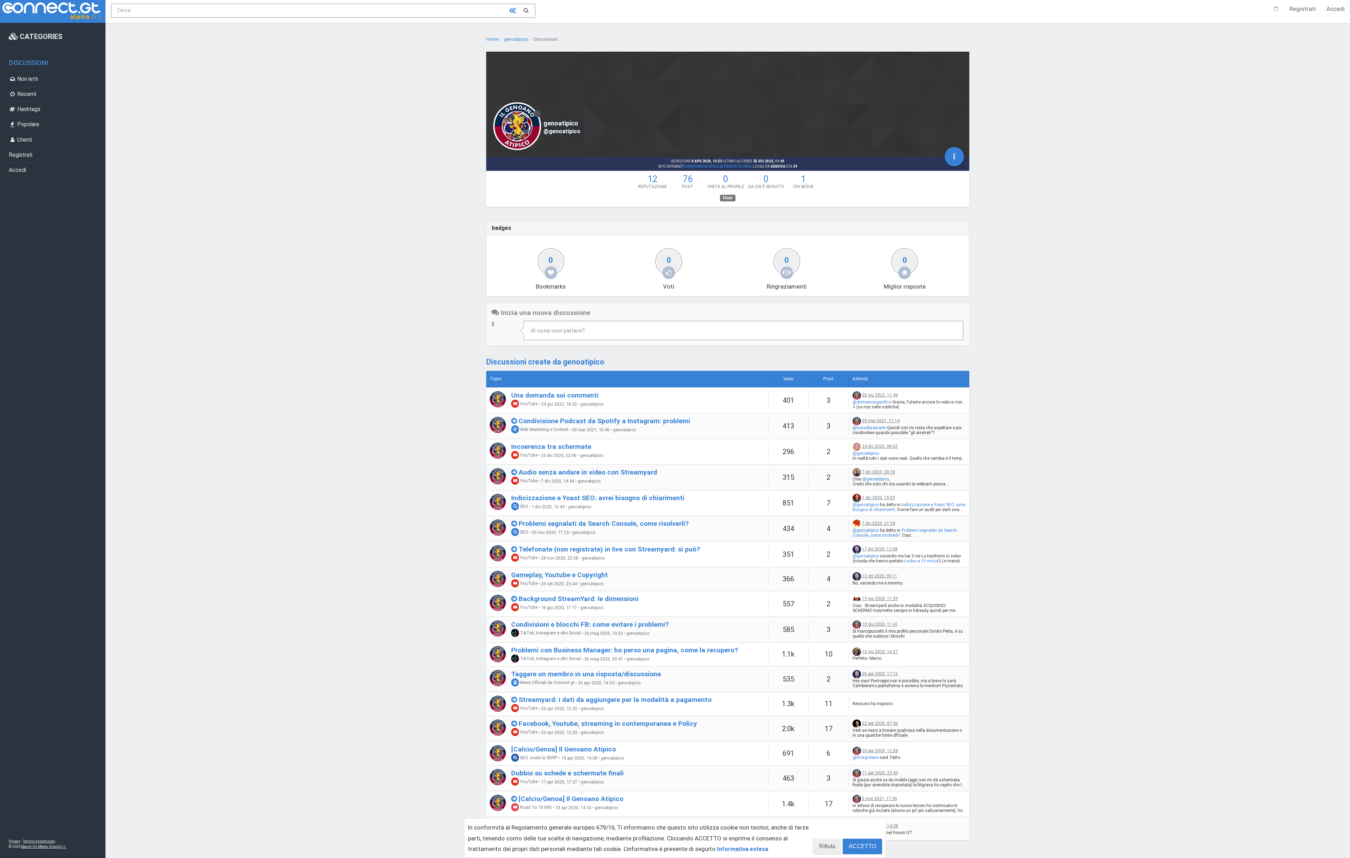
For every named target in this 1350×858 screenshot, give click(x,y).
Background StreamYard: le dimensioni (578, 599)
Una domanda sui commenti (555, 395)
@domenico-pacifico (872, 402)
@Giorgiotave (866, 757)
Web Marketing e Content (543, 429)
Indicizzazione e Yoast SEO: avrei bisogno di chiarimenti (597, 498)
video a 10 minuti (922, 561)
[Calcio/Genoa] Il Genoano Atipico (563, 749)
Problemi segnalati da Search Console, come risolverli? (604, 524)
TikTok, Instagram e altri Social (550, 633)
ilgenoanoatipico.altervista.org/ (718, 166)
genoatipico (592, 404)
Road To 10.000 (535, 807)
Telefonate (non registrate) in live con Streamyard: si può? (609, 549)
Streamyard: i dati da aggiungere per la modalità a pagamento (615, 700)
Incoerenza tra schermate (551, 447)
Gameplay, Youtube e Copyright (559, 575)
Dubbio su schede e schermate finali (567, 773)
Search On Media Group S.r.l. (43, 847)
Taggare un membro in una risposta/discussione (586, 674)
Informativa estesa (742, 848)
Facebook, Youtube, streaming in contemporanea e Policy (608, 724)
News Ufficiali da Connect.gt (546, 682)
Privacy (14, 841)
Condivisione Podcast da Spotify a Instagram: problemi (604, 421)
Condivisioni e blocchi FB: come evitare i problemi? (590, 624)
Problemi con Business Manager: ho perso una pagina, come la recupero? (624, 650)
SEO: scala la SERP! (538, 758)
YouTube (528, 404)
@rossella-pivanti (869, 427)
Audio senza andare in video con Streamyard (588, 472)
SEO (523, 506)
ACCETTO (862, 846)
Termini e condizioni (39, 841)
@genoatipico (866, 453)
